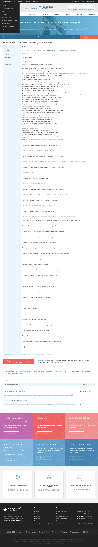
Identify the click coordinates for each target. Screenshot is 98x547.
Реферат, (59, 520)
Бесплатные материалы (8, 26)
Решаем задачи (6, 23)
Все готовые (91, 9)
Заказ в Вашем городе (30, 8)
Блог (3, 29)
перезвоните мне (47, 8)
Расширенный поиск (73, 9)
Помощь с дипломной (10, 37)
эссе (63, 520)
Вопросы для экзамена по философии (15, 400)
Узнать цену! (58, 362)
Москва (33, 7)
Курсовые (4, 14)
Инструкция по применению (31, 1)
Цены (68, 14)
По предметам (83, 9)
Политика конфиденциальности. (13, 520)
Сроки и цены (38, 520)
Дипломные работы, (62, 511)
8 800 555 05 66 (47, 7)
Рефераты (4, 5)
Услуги (20, 14)
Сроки (57, 14)
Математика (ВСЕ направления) (67, 50)
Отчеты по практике (7, 8)
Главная (36, 511)
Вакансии (91, 14)
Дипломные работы (7, 17)
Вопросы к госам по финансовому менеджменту (18, 388)
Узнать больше (11, 433)
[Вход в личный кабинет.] (63, 6)
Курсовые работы (61, 518)
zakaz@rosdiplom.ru (82, 520)
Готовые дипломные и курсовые (43, 523)
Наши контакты (91, 1)
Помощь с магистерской (31, 37)
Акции (20, 1)
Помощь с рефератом (70, 37)
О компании (37, 514)
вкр (70, 511)
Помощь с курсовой (50, 37)
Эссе (3, 11)
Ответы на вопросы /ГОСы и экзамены (43, 50)
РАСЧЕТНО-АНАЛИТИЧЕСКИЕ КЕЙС (14, 391)
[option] (17, 484)
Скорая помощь (89, 37)
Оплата (79, 14)
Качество (45, 14)
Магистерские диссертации (9, 20)
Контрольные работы (62, 523)
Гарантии (32, 14)
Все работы (25, 50)
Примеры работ (6, 1)
